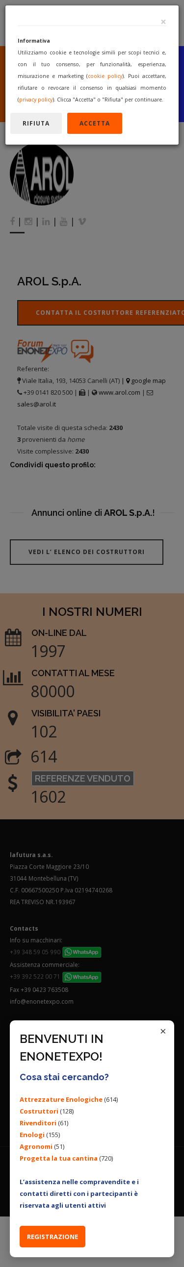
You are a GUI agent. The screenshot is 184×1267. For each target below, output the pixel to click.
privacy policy (36, 99)
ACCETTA (94, 123)
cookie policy (105, 76)
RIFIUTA (36, 123)
